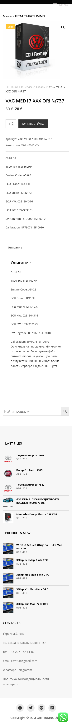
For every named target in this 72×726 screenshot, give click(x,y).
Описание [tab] (15, 247)
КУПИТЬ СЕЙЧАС (33, 124)
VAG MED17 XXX (30, 145)
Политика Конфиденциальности (26, 679)
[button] (60, 5)
